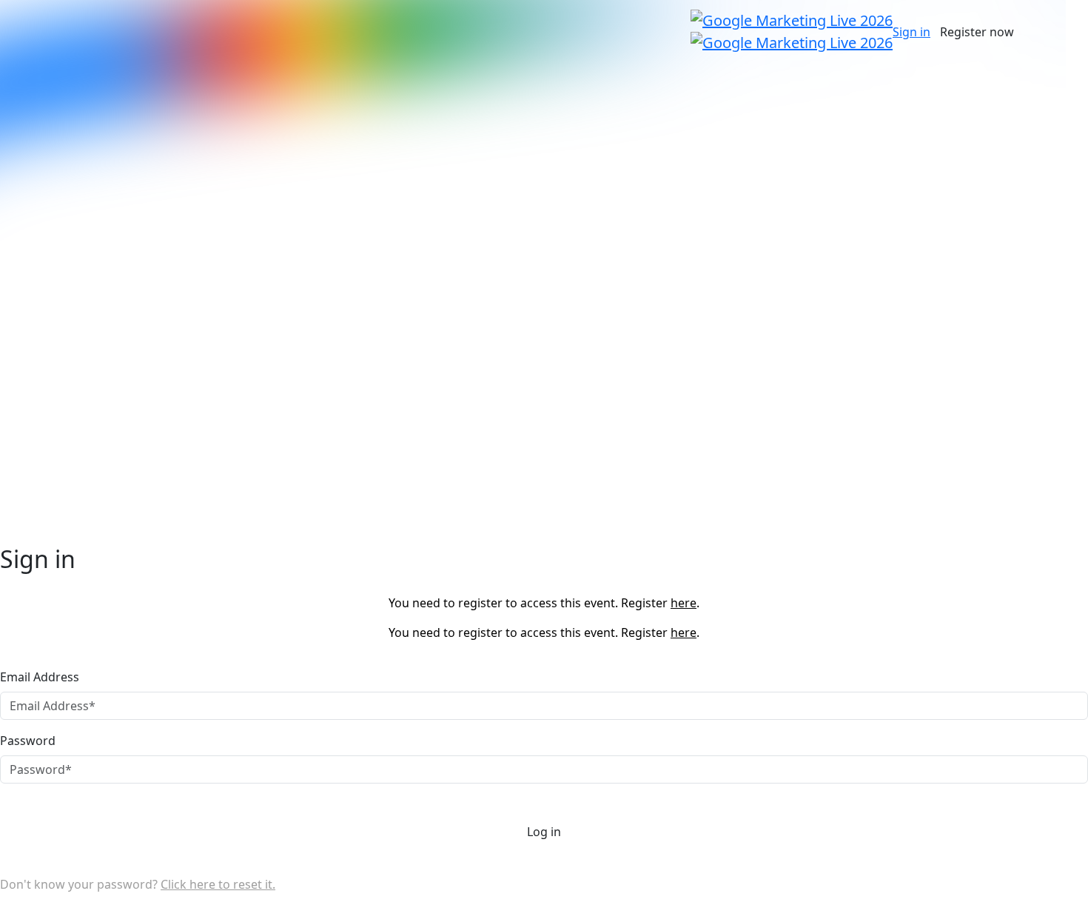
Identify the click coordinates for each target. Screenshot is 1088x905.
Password (28, 740)
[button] (911, 32)
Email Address (39, 677)
